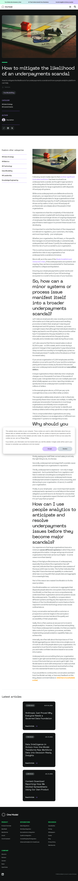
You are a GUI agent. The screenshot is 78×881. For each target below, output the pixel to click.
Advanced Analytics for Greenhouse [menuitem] (29, 842)
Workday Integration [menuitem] (25, 829)
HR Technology (7, 166)
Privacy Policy (25, 438)
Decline (65, 449)
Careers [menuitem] (4, 860)
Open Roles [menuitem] (5, 867)
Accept (50, 449)
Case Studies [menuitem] (51, 825)
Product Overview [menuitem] (6, 825)
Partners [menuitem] (4, 857)
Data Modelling (7, 171)
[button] (74, 7)
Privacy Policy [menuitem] (52, 842)
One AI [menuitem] (3, 835)
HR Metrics (5, 161)
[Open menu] (70, 7)
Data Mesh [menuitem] (4, 829)
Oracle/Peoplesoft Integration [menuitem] (28, 838)
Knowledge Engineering (10, 180)
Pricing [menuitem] (50, 829)
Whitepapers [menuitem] (51, 832)
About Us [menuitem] (4, 854)
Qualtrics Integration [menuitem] (25, 835)
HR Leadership (7, 175)
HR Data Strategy (8, 157)
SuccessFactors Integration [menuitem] (27, 832)
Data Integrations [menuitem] (24, 825)
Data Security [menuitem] (51, 845)
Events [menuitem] (50, 835)
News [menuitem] (3, 864)
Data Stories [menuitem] (5, 832)
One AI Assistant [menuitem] (6, 838)
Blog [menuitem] (49, 838)
